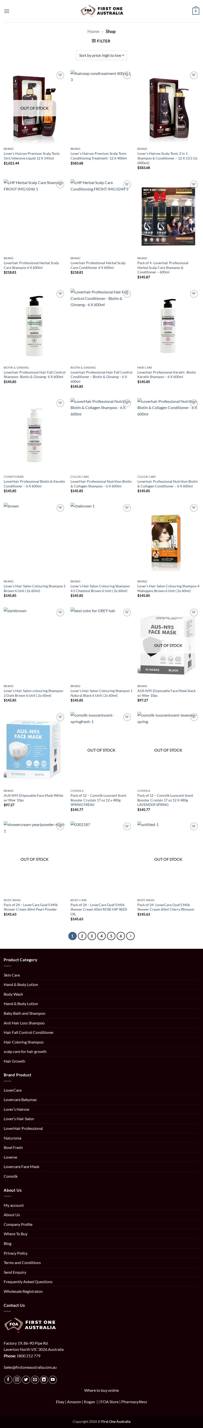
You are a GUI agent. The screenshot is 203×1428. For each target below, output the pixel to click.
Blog (7, 1243)
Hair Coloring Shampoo (24, 1042)
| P (121, 1401)
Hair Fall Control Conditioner (29, 1032)
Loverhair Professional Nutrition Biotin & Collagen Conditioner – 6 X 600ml (167, 483)
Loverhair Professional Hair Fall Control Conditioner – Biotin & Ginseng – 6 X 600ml (101, 376)
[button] (7, 11)
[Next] (130, 936)
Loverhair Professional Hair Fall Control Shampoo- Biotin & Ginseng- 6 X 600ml (35, 374)
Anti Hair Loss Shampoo (24, 1022)
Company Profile (18, 1224)
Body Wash (13, 994)
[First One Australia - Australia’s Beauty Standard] (101, 11)
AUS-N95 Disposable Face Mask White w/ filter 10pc (33, 797)
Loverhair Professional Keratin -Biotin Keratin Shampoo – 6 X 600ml (166, 374)
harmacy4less (135, 1401)
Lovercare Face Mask (21, 1166)
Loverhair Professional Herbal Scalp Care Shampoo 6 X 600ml (31, 265)
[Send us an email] (35, 1380)
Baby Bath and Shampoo (24, 1013)
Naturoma (12, 1138)
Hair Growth (14, 1061)
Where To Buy (15, 1233)
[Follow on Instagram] (17, 1380)
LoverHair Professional (23, 1128)
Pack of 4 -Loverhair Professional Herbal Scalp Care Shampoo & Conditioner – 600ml (162, 267)
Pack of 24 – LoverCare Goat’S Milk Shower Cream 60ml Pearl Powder (31, 907)
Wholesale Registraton (23, 1291)
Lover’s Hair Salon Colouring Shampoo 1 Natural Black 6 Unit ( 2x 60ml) (101, 693)
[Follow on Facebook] (8, 1380)
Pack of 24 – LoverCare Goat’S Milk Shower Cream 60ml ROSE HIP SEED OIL (99, 909)
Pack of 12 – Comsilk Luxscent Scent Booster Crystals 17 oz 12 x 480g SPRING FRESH (98, 800)
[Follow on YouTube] (53, 1380)
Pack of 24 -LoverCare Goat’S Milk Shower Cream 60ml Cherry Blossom (165, 907)
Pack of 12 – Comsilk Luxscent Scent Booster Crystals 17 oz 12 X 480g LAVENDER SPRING (165, 800)
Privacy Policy (15, 1253)
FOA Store (110, 1401)
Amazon (74, 1401)
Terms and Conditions (22, 1262)
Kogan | (91, 1401)
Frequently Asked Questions (28, 1281)
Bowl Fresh (13, 1147)
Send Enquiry (15, 1272)
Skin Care (12, 975)
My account (14, 1205)
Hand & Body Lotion (21, 984)
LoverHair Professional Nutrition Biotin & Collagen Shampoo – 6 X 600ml (101, 483)
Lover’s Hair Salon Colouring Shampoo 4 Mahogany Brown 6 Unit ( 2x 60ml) (168, 588)
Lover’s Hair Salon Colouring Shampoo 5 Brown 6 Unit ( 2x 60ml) (35, 588)
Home (93, 31)
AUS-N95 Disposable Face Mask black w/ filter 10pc (166, 693)
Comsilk (11, 1176)
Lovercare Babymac (20, 1099)
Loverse (10, 1157)
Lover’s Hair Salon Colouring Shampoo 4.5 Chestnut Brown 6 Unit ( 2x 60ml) (100, 588)
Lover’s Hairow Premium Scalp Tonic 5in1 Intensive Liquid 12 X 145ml (32, 155)
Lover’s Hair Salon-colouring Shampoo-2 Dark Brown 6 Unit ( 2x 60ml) (34, 693)
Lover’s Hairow (16, 1109)
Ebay (60, 1401)
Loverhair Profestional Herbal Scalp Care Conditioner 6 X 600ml (98, 265)
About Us (12, 1214)
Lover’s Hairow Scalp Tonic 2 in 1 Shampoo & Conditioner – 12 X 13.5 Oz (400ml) (167, 158)
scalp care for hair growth (25, 1051)
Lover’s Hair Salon (19, 1118)
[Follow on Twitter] (26, 1380)
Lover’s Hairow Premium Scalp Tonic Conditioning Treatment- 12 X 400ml (99, 155)
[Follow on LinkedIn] (44, 1380)
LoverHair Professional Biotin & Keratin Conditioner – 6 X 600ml (34, 483)
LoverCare (13, 1090)
